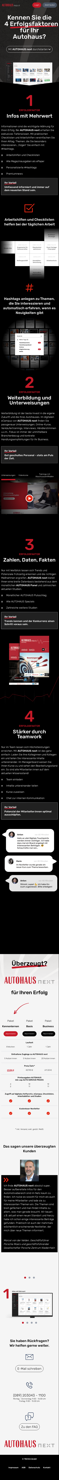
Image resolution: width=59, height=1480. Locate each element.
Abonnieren (11, 1034)
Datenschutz (34, 1467)
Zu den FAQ (29, 1427)
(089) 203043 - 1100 (29, 1395)
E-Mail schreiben (29, 1368)
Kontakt (46, 1467)
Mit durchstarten (28, 49)
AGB (23, 1467)
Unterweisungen (8, 475)
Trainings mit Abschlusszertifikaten (44, 475)
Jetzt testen (50, 5)
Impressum (13, 1467)
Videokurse (23, 475)
